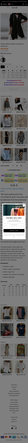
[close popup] (23, 205)
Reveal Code (14, 230)
